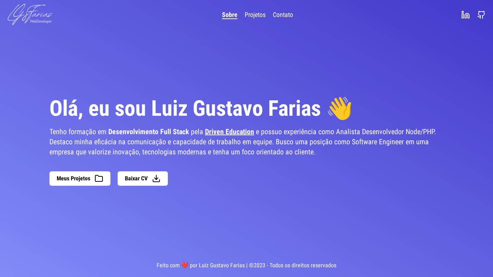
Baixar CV (136, 178)
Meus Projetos (73, 178)
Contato (283, 14)
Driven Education (229, 131)
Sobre (229, 14)
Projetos (255, 14)
